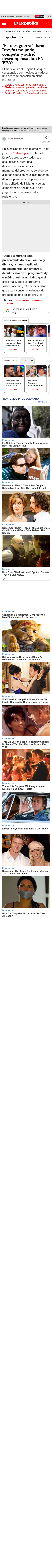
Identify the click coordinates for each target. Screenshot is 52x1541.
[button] (4, 23)
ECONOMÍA (36, 31)
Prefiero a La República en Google (24, 311)
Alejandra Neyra (15, 138)
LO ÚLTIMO (6, 31)
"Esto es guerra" (23, 153)
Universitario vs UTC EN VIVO (18, 16)
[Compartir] (46, 137)
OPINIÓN (26, 31)
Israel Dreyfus (22, 300)
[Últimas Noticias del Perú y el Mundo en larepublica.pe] (26, 23)
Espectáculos (13, 37)
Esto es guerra (38, 300)
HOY (2, 16)
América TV (11, 303)
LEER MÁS (13, 350)
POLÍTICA (16, 31)
